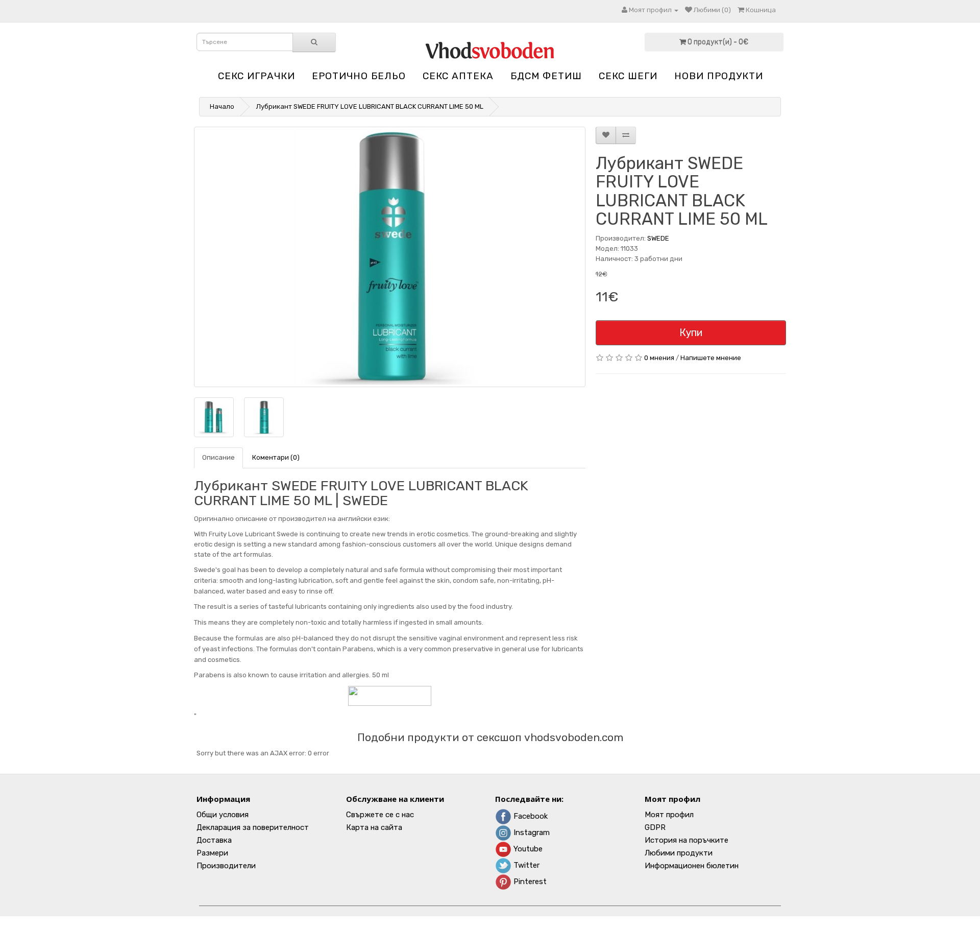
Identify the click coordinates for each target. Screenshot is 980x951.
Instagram (530, 832)
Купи (690, 332)
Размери (212, 853)
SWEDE (658, 238)
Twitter (525, 865)
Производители (226, 865)
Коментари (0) (276, 457)
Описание (218, 457)
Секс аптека (458, 76)
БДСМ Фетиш (546, 76)
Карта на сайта (374, 827)
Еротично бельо (359, 76)
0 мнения (659, 358)
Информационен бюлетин (692, 865)
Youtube (527, 848)
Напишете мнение (710, 358)
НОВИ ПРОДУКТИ (718, 76)
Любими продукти (679, 853)
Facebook (529, 816)
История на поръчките (686, 840)
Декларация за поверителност (253, 827)
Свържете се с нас (380, 814)
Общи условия (223, 814)
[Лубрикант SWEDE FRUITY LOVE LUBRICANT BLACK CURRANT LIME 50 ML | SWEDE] (389, 257)
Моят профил (669, 814)
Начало (222, 106)
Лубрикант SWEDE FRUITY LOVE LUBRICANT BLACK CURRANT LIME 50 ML (369, 106)
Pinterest (529, 881)
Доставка (214, 840)
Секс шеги (628, 76)
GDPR (655, 827)
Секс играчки (256, 76)
